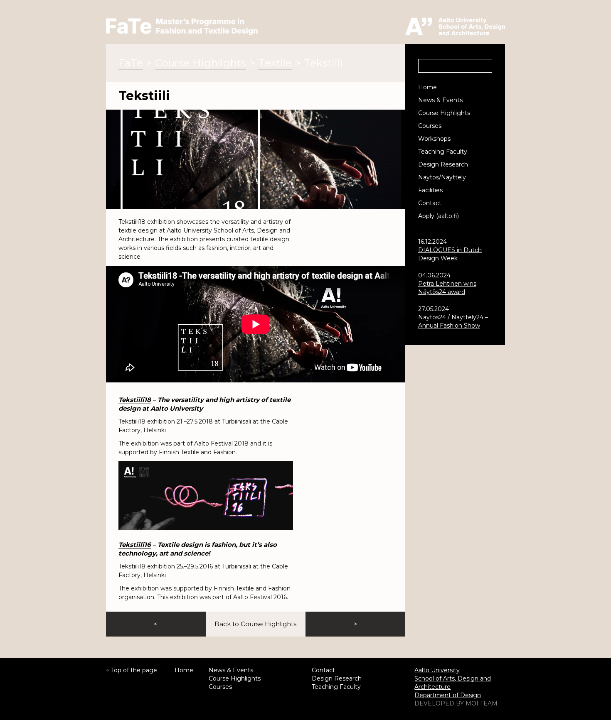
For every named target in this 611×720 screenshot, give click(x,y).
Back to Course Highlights (255, 624)
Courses (429, 126)
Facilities (430, 190)
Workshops (434, 138)
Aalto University (437, 670)
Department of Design (447, 695)
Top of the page (134, 670)
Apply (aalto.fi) (438, 216)
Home (427, 87)
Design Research (443, 164)
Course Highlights (444, 113)
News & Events (440, 100)
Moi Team (482, 703)
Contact (429, 203)
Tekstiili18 (134, 400)
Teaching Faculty (442, 151)
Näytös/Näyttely (442, 177)
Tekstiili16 (134, 545)
